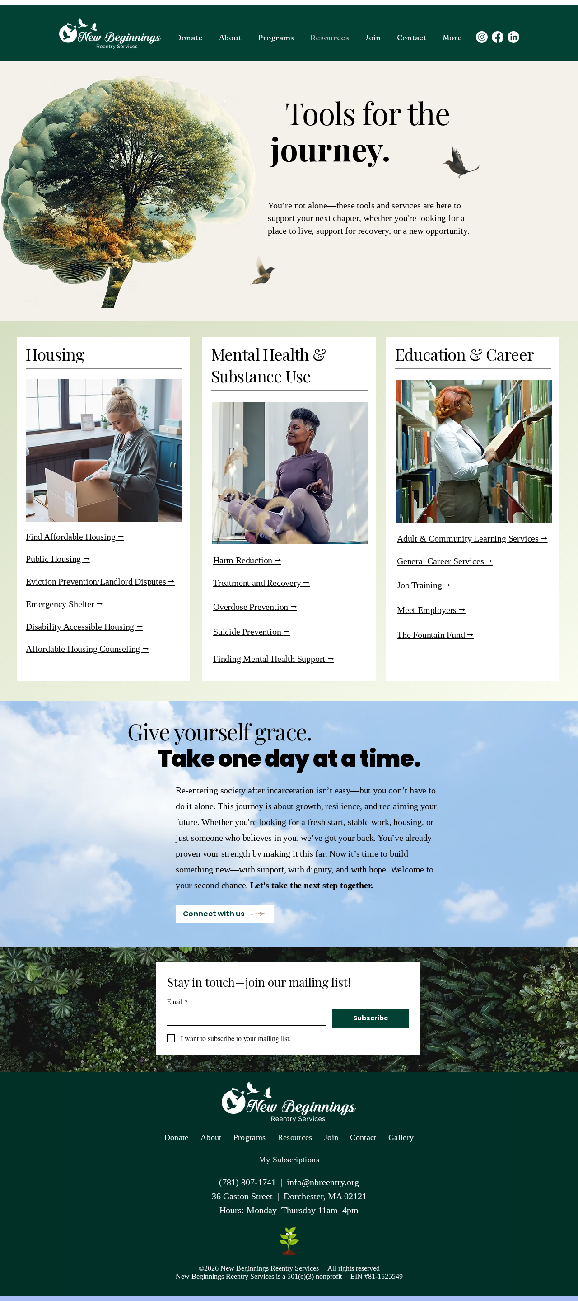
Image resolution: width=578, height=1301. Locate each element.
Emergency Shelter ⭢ (64, 604)
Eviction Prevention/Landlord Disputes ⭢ (100, 581)
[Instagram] (482, 37)
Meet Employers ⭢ (431, 610)
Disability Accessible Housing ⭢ (84, 627)
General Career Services (441, 561)
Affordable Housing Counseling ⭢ (87, 649)
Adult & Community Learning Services (469, 538)
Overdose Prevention (251, 607)
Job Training (420, 585)
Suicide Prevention (248, 631)
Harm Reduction (244, 560)
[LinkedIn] (513, 37)
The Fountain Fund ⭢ (435, 635)
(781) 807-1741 (247, 1182)
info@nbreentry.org (323, 1182)
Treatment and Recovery (258, 583)
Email (177, 1001)
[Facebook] (497, 37)
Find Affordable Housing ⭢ (75, 537)
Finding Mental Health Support (270, 659)
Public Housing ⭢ (58, 559)
